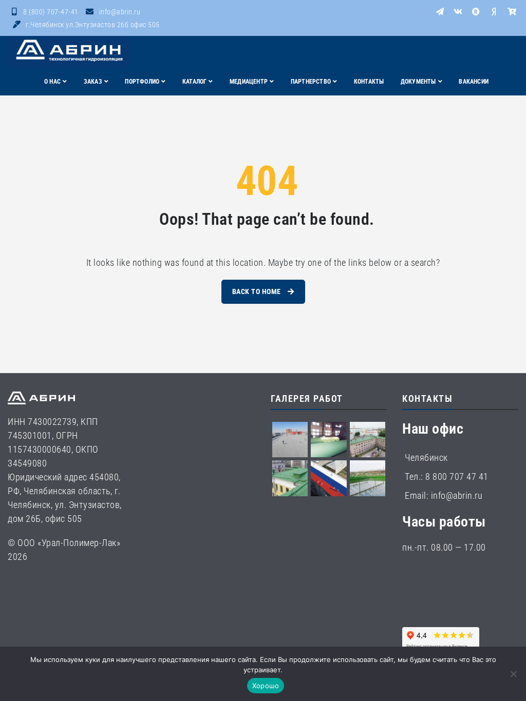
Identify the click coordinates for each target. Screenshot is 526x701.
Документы (418, 81)
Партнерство (311, 81)
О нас (52, 81)
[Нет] (513, 674)
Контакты (369, 81)
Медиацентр (249, 81)
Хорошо (265, 685)
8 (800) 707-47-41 (51, 12)
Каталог (194, 81)
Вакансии (474, 81)
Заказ (93, 81)
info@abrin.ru (120, 12)
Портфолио (142, 81)
